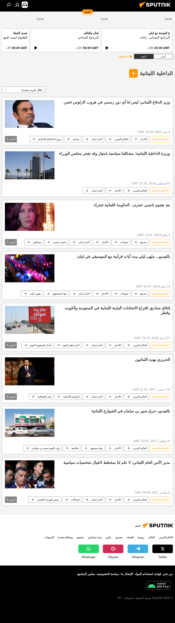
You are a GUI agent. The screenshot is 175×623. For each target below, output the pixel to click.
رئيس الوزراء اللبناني (48, 499)
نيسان (76, 139)
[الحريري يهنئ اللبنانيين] (29, 371)
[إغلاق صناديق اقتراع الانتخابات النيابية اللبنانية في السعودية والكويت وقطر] (29, 320)
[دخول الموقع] (17, 4)
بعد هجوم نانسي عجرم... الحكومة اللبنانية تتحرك (131, 205)
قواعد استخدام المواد (148, 574)
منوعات (124, 242)
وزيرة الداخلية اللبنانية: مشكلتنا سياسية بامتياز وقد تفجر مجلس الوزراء (114, 153)
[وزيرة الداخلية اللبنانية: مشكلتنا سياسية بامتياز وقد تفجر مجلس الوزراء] (29, 165)
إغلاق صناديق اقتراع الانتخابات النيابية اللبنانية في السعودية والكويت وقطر (117, 310)
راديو (108, 537)
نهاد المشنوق (60, 293)
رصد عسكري (95, 537)
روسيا (141, 537)
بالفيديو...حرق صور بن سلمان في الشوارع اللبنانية (131, 411)
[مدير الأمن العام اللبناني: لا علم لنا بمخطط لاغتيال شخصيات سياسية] (29, 474)
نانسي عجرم (60, 242)
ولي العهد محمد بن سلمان (46, 448)
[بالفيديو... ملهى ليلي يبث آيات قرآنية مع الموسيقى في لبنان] (29, 268)
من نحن (168, 574)
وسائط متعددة (65, 537)
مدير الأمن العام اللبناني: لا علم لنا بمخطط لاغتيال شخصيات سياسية (116, 462)
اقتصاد (130, 537)
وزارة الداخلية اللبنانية (49, 139)
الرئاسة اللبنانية (71, 396)
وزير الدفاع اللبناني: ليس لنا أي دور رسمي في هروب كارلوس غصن (117, 102)
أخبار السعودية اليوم (40, 345)
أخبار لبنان (96, 139)
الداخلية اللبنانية (156, 73)
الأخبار (143, 139)
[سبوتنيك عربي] (156, 8)
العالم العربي (121, 139)
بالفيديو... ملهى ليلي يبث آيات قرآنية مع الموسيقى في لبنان (123, 256)
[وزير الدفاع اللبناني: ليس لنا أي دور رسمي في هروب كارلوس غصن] (29, 114)
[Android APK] (158, 586)
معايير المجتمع (86, 574)
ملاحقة (74, 448)
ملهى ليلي (35, 293)
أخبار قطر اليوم (71, 345)
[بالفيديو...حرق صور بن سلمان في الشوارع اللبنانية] (29, 423)
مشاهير (37, 242)
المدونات (49, 537)
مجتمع (143, 242)
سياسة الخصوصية (108, 574)
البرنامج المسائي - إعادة (155, 37)
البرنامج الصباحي (88, 37)
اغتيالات (75, 499)
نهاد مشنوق (96, 448)
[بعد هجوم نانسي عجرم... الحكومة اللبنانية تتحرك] (29, 217)
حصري (118, 537)
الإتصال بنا (127, 574)
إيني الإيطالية (44, 396)
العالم (152, 537)
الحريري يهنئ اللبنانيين (152, 359)
